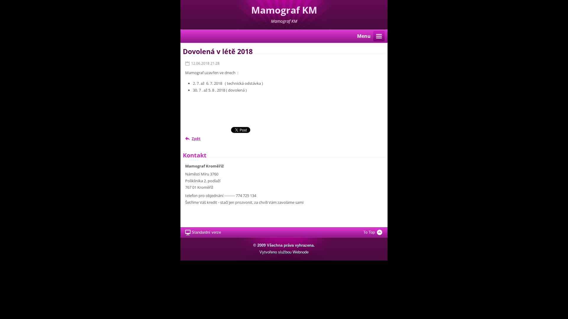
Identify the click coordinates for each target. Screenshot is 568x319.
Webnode (301, 252)
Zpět (196, 138)
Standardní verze (206, 232)
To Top (369, 232)
